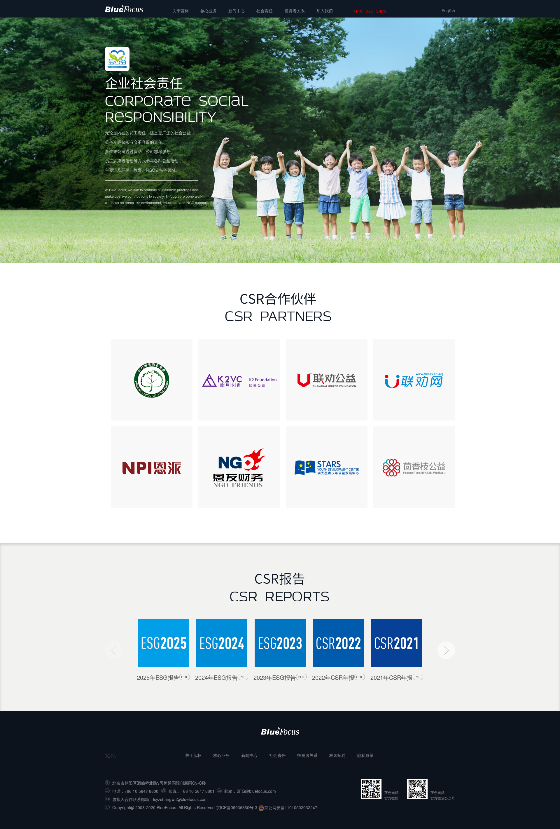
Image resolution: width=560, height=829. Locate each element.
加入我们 (324, 10)
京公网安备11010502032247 (290, 807)
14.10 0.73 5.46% (369, 10)
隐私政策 (365, 755)
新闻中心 (236, 10)
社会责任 (264, 10)
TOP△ (110, 756)
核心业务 (208, 10)
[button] (446, 650)
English (448, 10)
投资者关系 (294, 10)
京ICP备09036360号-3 (236, 807)
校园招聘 (337, 755)
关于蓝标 (180, 10)
